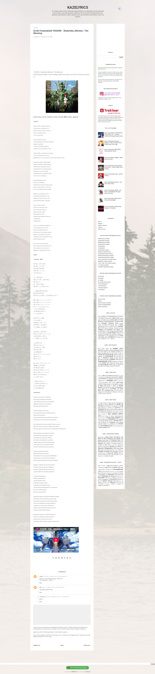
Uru (120, 332)
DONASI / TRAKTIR (102, 225)
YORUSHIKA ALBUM (102, 287)
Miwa (121, 325)
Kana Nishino (109, 321)
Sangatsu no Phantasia (105, 329)
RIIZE (113, 387)
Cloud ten (101, 377)
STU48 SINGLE (101, 248)
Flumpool (103, 407)
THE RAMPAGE (107, 392)
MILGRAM (111, 474)
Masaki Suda (113, 325)
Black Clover (109, 437)
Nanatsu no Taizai (115, 446)
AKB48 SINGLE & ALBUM (103, 238)
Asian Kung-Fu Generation (115, 403)
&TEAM (99, 375)
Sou (108, 331)
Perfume (114, 361)
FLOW (121, 406)
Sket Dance (103, 453)
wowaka (106, 485)
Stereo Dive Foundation (117, 331)
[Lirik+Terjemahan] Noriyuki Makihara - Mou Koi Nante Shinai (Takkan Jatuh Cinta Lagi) (113, 142)
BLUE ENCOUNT (109, 404)
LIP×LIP (121, 384)
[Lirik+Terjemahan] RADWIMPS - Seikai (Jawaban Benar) (112, 150)
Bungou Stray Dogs (103, 440)
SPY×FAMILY (119, 450)
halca (119, 337)
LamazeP (115, 473)
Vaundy (100, 334)
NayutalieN (101, 478)
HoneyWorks (118, 469)
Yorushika (105, 425)
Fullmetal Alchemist (117, 441)
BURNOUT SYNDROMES (112, 406)
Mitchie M (120, 476)
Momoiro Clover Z (109, 358)
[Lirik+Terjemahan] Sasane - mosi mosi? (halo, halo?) (113, 182)
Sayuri (118, 329)
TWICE (114, 364)
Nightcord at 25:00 (116, 477)
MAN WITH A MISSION (106, 412)
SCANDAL (121, 419)
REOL (120, 479)
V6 (122, 392)
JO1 (118, 382)
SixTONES (113, 389)
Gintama (100, 443)
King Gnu (109, 410)
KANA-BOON (101, 410)
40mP (99, 465)
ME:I (99, 358)
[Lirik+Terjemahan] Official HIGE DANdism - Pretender (112, 207)
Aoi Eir (121, 316)
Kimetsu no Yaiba (102, 445)
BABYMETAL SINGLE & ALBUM (105, 261)
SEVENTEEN (119, 387)
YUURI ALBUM (101, 289)
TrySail (107, 366)
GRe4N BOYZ (120, 380)
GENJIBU (110, 380)
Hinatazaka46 (109, 355)
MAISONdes (102, 474)
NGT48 (106, 359)
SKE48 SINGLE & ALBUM (103, 240)
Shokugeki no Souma (117, 451)
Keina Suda (120, 321)
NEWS (114, 386)
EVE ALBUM (100, 278)
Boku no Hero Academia (105, 438)
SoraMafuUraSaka (109, 390)
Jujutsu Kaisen (117, 443)
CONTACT (100, 227)
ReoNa (111, 328)
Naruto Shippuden (105, 448)
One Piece (120, 448)
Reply (40, 582)
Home (61, 645)
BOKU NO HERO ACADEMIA (104, 303)
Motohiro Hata (104, 326)
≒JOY (112, 366)
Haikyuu (109, 443)
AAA (103, 375)
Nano (105, 328)
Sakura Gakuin (119, 363)
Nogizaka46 (102, 361)
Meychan (113, 476)
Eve (114, 318)
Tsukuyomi (112, 422)
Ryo (99, 481)
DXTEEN (103, 379)
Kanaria (104, 473)
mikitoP (113, 484)
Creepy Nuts (108, 377)
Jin (118, 471)
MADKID (108, 385)
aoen (105, 393)
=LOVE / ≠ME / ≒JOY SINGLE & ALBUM (107, 263)
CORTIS (121, 375)
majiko (107, 484)
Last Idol (118, 356)
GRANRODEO (117, 407)
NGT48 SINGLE (101, 246)
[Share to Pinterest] (70, 557)
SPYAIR (116, 421)
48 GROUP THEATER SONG (104, 252)
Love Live (105, 446)
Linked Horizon (116, 410)
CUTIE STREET (103, 351)
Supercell (112, 482)
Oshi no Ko (103, 450)
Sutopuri (100, 392)
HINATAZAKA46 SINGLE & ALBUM (106, 255)
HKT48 (100, 355)
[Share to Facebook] (53, 557)
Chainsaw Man (115, 440)
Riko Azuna (118, 328)
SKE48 (104, 363)
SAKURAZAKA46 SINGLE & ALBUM (106, 257)
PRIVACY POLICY (102, 229)
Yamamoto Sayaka (116, 334)
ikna (40, 587)
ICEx (110, 382)
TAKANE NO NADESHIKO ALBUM (105, 267)
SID (111, 420)
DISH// (121, 377)
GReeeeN (101, 409)
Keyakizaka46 (109, 356)
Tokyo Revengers (115, 454)
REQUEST (100, 223)
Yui (117, 335)
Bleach (118, 437)
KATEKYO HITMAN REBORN (104, 304)
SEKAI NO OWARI (104, 420)
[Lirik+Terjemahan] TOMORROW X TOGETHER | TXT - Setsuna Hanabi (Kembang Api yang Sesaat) (113, 134)
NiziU (120, 359)
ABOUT (99, 221)
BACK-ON (100, 404)
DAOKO (109, 318)
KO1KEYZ (100, 384)
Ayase (121, 465)
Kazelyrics (77, 7)
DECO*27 (108, 467)
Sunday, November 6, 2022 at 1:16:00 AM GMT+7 (57, 596)
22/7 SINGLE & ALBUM (103, 265)
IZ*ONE (119, 354)
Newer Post (37, 645)
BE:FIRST (116, 375)
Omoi (99, 479)
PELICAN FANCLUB (102, 419)
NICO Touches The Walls (107, 416)
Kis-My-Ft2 (115, 384)
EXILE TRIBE (119, 378)
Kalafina (100, 356)
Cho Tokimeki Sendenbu (114, 351)
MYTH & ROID (101, 414)
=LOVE (107, 348)
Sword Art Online (113, 453)
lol (108, 393)
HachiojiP (102, 469)
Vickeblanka (107, 334)
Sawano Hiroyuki (107, 481)
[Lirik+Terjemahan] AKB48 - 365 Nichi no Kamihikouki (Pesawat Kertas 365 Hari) (112, 191)
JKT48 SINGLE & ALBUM (103, 250)
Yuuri (102, 337)
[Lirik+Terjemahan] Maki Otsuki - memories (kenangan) (112, 199)
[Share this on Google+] (59, 557)
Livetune (121, 473)
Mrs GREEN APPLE (115, 414)
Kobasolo (109, 473)
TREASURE (114, 392)
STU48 (111, 363)
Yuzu (100, 393)
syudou (100, 485)
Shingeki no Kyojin (103, 451)
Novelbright (118, 416)
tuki (112, 338)
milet (103, 338)
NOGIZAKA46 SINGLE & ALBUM (105, 253)
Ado (109, 465)
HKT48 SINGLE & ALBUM (103, 244)
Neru (109, 477)
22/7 (99, 349)
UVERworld (112, 424)
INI (114, 382)
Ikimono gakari (118, 409)
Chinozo (102, 467)
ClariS (99, 353)
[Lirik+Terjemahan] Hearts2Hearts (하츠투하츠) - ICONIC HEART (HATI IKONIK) (113, 167)
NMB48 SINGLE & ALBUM (104, 242)
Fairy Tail (100, 442)
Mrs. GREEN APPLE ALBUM (104, 282)
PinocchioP (113, 479)
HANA (120, 353)
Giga (122, 467)
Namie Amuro (113, 326)
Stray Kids (118, 390)
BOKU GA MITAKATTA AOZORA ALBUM (107, 259)
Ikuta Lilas (114, 320)
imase (99, 338)
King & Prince (107, 384)
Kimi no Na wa (112, 444)
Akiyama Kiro (112, 316)
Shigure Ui (118, 481)
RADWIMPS (111, 419)
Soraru (99, 482)
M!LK (101, 386)
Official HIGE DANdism (113, 417)
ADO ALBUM (101, 276)
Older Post (87, 645)
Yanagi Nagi (101, 335)
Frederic (110, 407)
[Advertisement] (62, 50)
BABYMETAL (101, 350)
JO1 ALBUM (100, 280)
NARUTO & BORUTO (103, 306)
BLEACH (100, 301)
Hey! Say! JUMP (103, 382)
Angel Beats (101, 437)
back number (103, 427)
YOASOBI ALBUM (102, 285)
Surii (120, 482)
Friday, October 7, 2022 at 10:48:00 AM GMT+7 (53, 587)
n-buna (119, 484)
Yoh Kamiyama (110, 335)
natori (108, 338)
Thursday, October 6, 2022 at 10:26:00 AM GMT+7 (55, 576)
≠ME (117, 366)
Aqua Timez (103, 403)
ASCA (99, 316)
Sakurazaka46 (104, 364)
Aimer (104, 316)
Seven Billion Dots (103, 389)
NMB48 (112, 359)
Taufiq (41, 576)
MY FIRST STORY (118, 412)
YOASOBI (36, 27)
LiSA (105, 325)
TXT (119, 392)
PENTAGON (107, 387)
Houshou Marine (105, 471)
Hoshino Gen (105, 320)
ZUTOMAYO (111, 337)
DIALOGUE (105, 353)
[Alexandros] (120, 426)
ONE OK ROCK (101, 417)
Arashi (110, 375)
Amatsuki (115, 465)
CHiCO (102, 318)
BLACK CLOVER (101, 299)
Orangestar (105, 479)
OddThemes (74, 671)
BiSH (107, 350)
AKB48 (115, 348)
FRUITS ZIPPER (114, 353)
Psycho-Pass (111, 450)
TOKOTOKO (100, 484)
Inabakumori (113, 471)
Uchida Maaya (111, 332)
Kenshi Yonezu (107, 323)
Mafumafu (105, 476)
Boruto (118, 438)
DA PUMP (115, 377)
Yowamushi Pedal (108, 456)
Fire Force (108, 441)
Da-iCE (111, 379)
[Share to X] (56, 557)
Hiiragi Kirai (108, 469)
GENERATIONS (101, 380)
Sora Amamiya (101, 331)
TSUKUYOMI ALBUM (102, 284)
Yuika (121, 335)
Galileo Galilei (110, 409)
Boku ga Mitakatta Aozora (116, 350)
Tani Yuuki (102, 332)
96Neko (104, 465)
